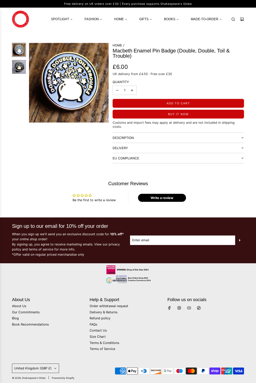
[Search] (233, 19)
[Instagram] (179, 308)
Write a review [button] (162, 198)
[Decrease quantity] (117, 90)
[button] (32, 82)
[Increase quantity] (132, 90)
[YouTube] (189, 308)
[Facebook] (169, 308)
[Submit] (239, 240)
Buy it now (178, 114)
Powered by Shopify (63, 377)
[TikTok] (198, 308)
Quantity (121, 82)
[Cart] (242, 19)
